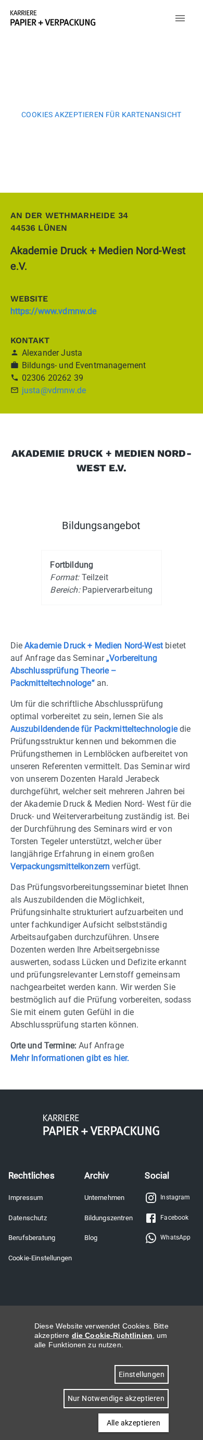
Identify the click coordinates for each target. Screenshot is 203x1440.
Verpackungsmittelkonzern (60, 866)
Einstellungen (141, 1374)
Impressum (25, 1197)
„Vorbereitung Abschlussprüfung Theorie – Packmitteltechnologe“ (84, 670)
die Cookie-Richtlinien (112, 1335)
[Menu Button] (180, 18)
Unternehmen (104, 1197)
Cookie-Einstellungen (40, 1258)
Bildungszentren (108, 1218)
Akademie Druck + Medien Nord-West (93, 645)
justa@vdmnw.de (54, 390)
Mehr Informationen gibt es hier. (70, 1058)
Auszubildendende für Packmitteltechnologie (93, 729)
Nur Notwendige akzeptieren (116, 1398)
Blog (91, 1238)
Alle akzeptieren (133, 1423)
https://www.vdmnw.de (53, 311)
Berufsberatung (31, 1238)
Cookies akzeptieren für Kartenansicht (101, 114)
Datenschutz (27, 1218)
